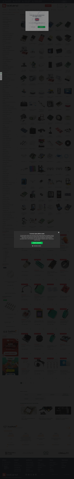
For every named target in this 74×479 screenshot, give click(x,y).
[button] (37, 246)
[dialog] (37, 239)
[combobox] (58, 232)
